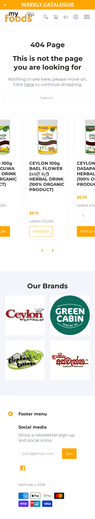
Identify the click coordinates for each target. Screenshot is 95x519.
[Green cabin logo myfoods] (70, 315)
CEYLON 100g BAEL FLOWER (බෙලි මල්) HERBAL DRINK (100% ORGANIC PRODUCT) (46, 176)
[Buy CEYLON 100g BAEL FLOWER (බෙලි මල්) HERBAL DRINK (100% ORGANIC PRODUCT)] (47, 137)
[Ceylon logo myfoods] (25, 315)
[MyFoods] (19, 17)
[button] (5, 4)
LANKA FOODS (41, 221)
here (29, 84)
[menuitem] (46, 17)
